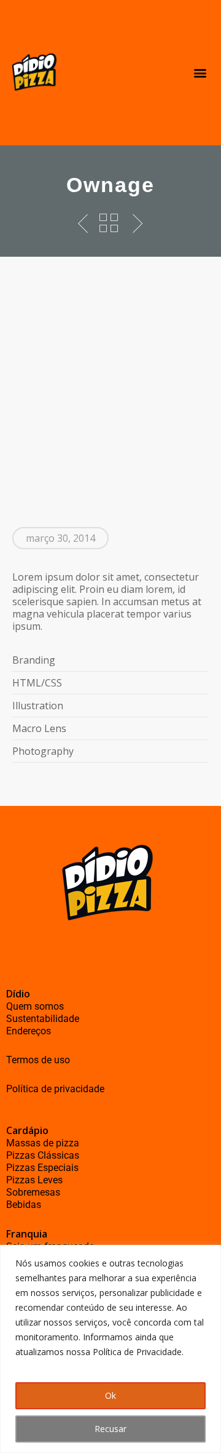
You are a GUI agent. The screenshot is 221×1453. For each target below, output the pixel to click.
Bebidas (23, 1204)
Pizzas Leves (34, 1180)
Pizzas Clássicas (42, 1155)
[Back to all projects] (108, 222)
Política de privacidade (55, 1089)
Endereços (28, 1031)
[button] (200, 73)
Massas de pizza (42, 1143)
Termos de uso (38, 1060)
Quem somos (35, 1006)
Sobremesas (33, 1192)
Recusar (110, 1429)
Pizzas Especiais (42, 1167)
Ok (110, 1395)
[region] (110, 1349)
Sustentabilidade (42, 1018)
